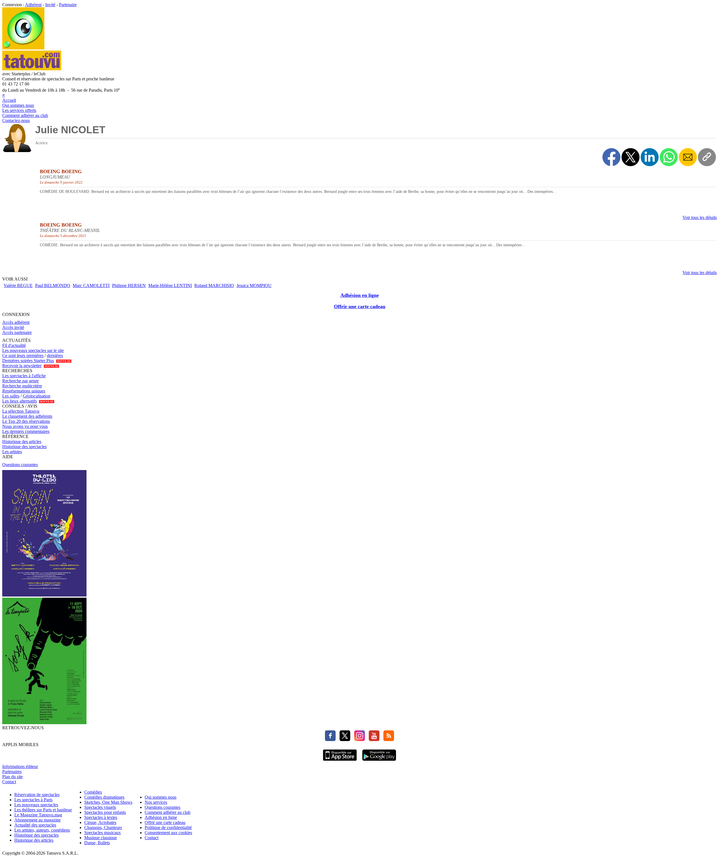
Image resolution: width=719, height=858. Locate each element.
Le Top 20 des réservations (26, 421)
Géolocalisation (36, 396)
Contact (9, 781)
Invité (50, 4)
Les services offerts (19, 110)
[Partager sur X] (631, 157)
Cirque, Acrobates (100, 822)
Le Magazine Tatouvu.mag (38, 814)
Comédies (93, 792)
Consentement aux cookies (168, 832)
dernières (55, 355)
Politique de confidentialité (168, 827)
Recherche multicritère (22, 385)
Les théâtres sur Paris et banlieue (43, 809)
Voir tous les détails (699, 217)
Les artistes (12, 451)
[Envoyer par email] (688, 157)
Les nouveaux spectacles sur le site (33, 350)
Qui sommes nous (18, 105)
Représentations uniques (23, 391)
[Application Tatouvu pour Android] (379, 761)
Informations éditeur (20, 766)
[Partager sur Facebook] (611, 157)
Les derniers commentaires (25, 431)
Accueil (9, 100)
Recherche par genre (20, 380)
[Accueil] (23, 48)
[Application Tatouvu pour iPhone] (340, 761)
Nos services (156, 802)
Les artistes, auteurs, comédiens (42, 830)
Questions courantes (20, 464)
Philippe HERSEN (129, 285)
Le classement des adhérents (27, 416)
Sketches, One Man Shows (108, 802)
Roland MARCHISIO (214, 285)
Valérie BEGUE (18, 285)
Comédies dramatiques (104, 797)
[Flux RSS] (387, 739)
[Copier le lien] (707, 157)
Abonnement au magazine (37, 820)
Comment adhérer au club (25, 115)
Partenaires (12, 771)
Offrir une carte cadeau (359, 306)
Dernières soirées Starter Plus (28, 360)
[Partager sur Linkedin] (650, 157)
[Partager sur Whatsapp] (669, 157)
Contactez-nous (16, 120)
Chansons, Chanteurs (103, 827)
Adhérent (33, 4)
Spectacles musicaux (102, 832)
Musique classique (100, 837)
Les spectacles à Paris (33, 799)
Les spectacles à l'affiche (24, 375)
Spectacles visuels (100, 807)
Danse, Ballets (97, 842)
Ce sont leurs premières (23, 355)
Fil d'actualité (14, 345)
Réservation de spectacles (37, 794)
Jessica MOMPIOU (254, 285)
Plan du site (12, 776)
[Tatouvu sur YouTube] (372, 739)
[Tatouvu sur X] (343, 739)
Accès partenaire (17, 332)
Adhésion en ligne (359, 295)
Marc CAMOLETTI (91, 285)
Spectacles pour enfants (105, 812)
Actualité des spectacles (35, 825)
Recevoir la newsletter (22, 365)
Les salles (10, 396)
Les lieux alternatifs (19, 401)
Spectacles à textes (100, 817)
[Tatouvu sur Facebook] (330, 739)
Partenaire (68, 4)
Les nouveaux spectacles (36, 804)
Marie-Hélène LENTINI (170, 285)
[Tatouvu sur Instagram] (358, 739)
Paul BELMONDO (52, 285)
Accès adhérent (15, 322)
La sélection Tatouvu (20, 411)
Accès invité (13, 327)
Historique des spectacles (24, 446)
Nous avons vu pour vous (25, 426)
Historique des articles (21, 441)
